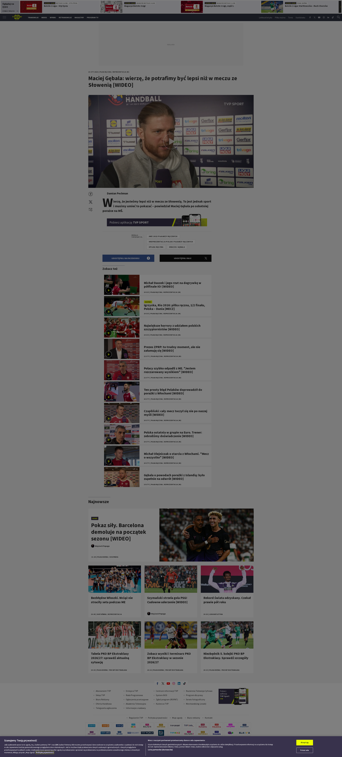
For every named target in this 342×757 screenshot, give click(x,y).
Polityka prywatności (45, 752)
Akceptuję (305, 742)
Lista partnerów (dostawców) (160, 750)
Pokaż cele (304, 750)
